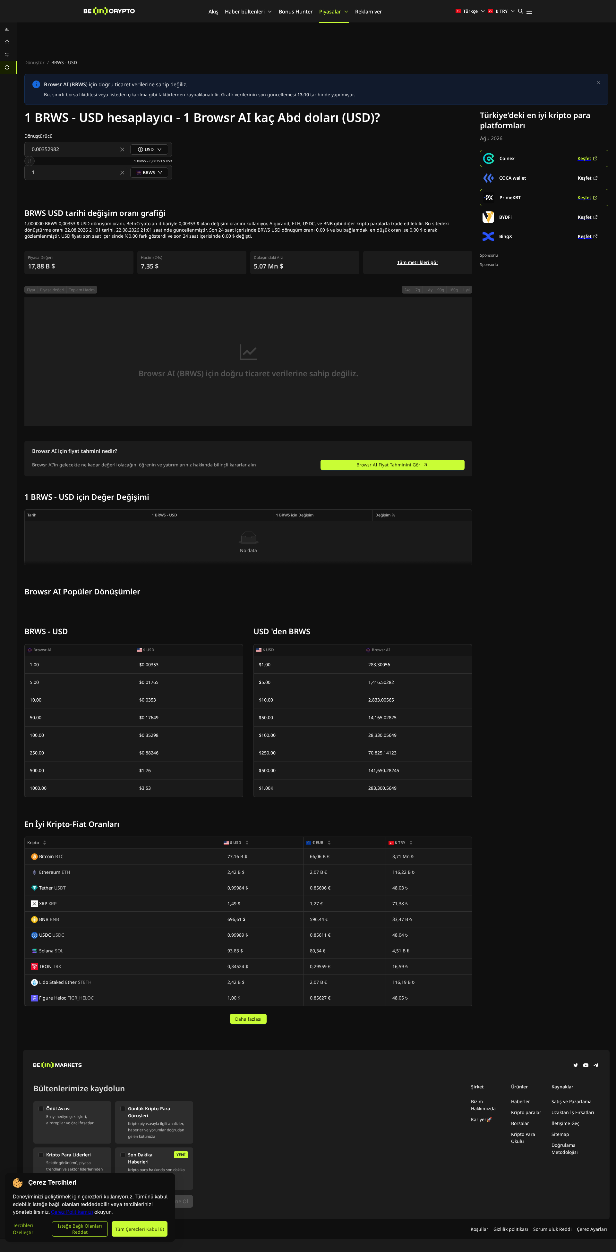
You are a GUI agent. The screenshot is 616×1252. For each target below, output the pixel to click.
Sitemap (560, 1134)
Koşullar (479, 1229)
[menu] (8, 48)
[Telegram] (596, 1066)
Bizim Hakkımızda (483, 1104)
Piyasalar (330, 11)
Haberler (520, 1101)
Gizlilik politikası (510, 1229)
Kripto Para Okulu (523, 1137)
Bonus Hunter (296, 11)
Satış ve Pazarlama (572, 1101)
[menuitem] (8, 28)
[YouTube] (586, 1066)
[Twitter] (575, 1066)
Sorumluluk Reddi (552, 1229)
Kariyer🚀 (481, 1119)
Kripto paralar (526, 1112)
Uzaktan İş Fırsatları (573, 1112)
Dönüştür (34, 62)
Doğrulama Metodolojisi (565, 1148)
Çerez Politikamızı (72, 1212)
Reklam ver (368, 11)
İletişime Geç (565, 1123)
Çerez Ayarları (592, 1229)
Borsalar (520, 1123)
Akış (213, 11)
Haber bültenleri (245, 11)
